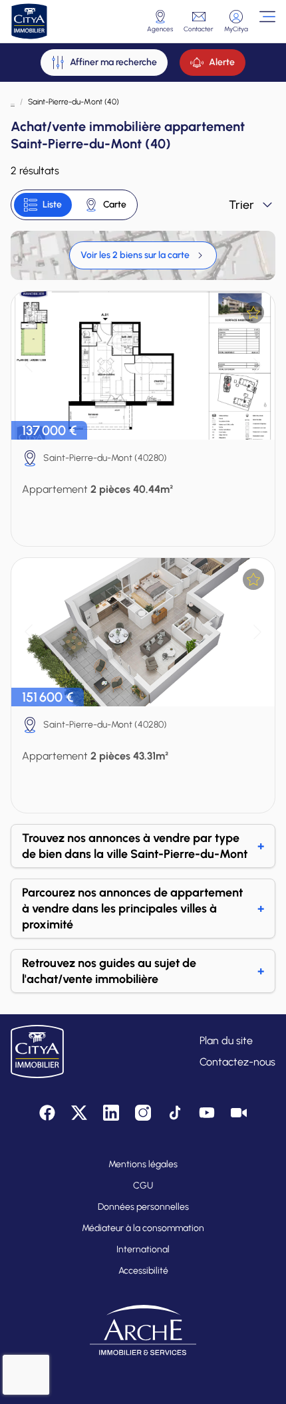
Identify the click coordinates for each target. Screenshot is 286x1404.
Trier (241, 205)
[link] (143, 255)
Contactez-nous (237, 1061)
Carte (114, 204)
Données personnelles (143, 1206)
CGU (143, 1185)
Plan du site (226, 1040)
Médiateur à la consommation (143, 1228)
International (143, 1249)
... (13, 101)
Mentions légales (143, 1164)
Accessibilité (143, 1270)
